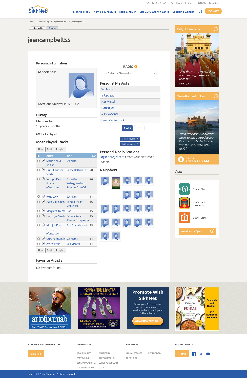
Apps (190, 3)
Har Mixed (108, 102)
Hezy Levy (52, 196)
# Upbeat (107, 95)
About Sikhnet (84, 352)
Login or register (110, 157)
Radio (128, 66)
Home (31, 21)
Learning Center (183, 12)
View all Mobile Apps (191, 231)
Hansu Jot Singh (55, 202)
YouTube (208, 353)
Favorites (52, 28)
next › (139, 128)
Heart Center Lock (112, 120)
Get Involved (154, 352)
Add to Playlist (56, 149)
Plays (93, 156)
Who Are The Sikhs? (156, 3)
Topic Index (131, 357)
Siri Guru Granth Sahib (154, 12)
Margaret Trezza (56, 211)
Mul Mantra (73, 244)
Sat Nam (71, 161)
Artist (49, 156)
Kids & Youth (127, 12)
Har (69, 211)
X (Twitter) (201, 354)
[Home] (38, 12)
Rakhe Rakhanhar (77, 170)
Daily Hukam (177, 3)
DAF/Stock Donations (208, 3)
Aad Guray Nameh (77, 225)
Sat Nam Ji (72, 239)
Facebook (194, 354)
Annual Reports (134, 352)
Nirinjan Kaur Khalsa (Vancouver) (54, 183)
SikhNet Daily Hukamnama (199, 203)
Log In (102, 367)
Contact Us (104, 352)
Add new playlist (128, 144)
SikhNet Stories (200, 217)
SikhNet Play (81, 12)
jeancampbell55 (78, 21)
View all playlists (128, 138)
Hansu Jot (107, 108)
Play (40, 149)
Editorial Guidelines (108, 362)
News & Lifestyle (104, 12)
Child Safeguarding (86, 367)
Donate (213, 11)
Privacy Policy (83, 357)
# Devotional (109, 114)
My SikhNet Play (60, 21)
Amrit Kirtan (53, 244)
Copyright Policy (107, 357)
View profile (39, 27)
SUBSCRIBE (36, 353)
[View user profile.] (81, 85)
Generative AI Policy (86, 362)
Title (69, 156)
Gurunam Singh (55, 239)
